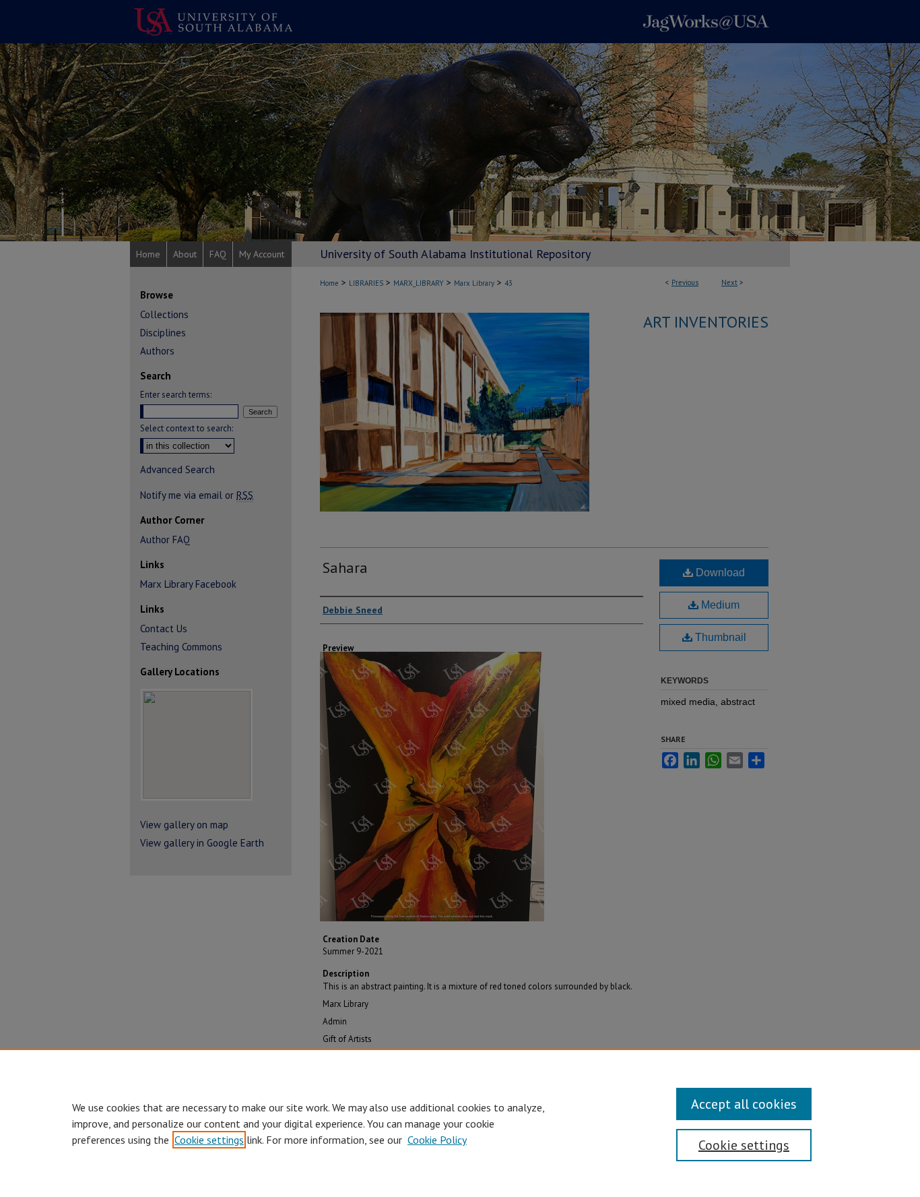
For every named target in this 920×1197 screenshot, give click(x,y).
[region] (460, 1123)
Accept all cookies (744, 1104)
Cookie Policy (437, 1139)
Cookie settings (209, 1139)
